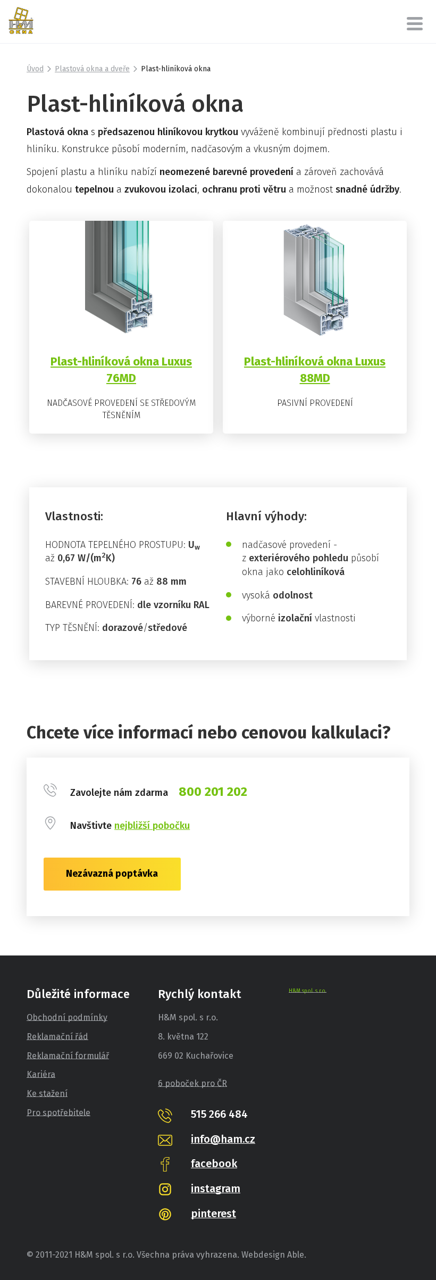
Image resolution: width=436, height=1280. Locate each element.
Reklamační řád (57, 1037)
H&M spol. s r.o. (307, 991)
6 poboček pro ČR (192, 1083)
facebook (214, 1163)
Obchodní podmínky (67, 1017)
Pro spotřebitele (58, 1113)
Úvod (35, 68)
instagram (215, 1188)
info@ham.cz (223, 1139)
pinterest (213, 1213)
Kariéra (41, 1074)
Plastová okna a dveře (92, 68)
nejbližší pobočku (152, 826)
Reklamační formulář (68, 1056)
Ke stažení (47, 1093)
